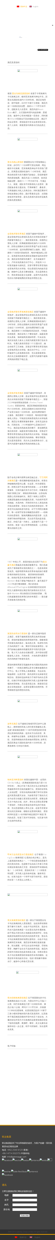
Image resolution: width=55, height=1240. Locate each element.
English (35, 6)
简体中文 (23, 6)
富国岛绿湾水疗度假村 (17, 633)
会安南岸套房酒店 (15, 393)
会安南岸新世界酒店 (16, 233)
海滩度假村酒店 (18, 920)
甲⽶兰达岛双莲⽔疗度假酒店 (20, 854)
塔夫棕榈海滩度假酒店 (17, 997)
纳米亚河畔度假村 (15, 779)
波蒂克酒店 (12, 723)
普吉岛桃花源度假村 (21, 93)
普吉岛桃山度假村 (15, 162)
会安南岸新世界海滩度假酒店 (20, 311)
